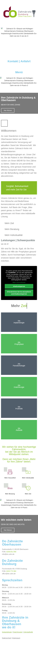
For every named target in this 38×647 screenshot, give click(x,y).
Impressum (16, 638)
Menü (19, 72)
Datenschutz (6, 638)
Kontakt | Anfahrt (19, 61)
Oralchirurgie (17, 632)
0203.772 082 (11, 571)
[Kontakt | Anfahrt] (19, 56)
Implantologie (7, 632)
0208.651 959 (11, 552)
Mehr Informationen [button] (19, 282)
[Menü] (19, 67)
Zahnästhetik (28, 632)
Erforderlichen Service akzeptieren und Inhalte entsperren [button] (19, 293)
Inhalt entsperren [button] (19, 286)
